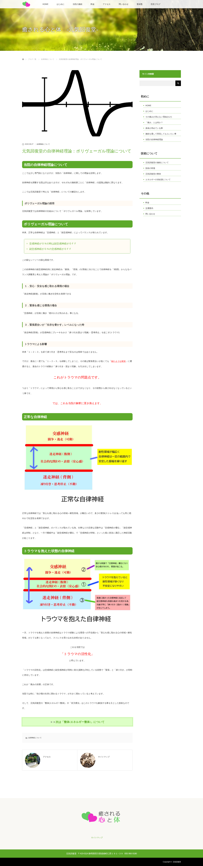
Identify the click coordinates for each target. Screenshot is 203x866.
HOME (45, 4)
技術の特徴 (150, 168)
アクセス (106, 4)
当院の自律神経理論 (154, 139)
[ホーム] (23, 56)
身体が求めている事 (154, 128)
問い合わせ (123, 4)
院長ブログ (155, 4)
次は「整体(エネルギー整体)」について (80, 722)
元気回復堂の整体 (153, 174)
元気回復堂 (177, 862)
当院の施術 (77, 4)
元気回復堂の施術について (157, 162)
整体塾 (140, 4)
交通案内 (149, 208)
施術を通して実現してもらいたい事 (160, 134)
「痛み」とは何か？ (154, 122)
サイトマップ (97, 837)
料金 (92, 4)
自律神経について (43, 144)
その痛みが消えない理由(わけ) (158, 117)
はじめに (60, 4)
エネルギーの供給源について (158, 179)
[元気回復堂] (101, 824)
